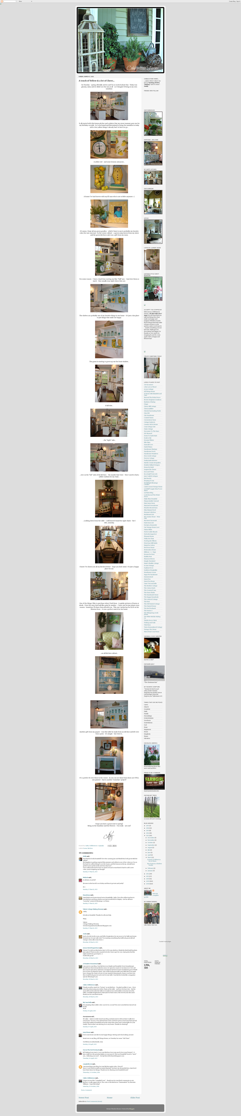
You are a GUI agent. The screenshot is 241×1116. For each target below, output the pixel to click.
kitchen (90, 848)
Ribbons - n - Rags (150, 552)
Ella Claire (147, 442)
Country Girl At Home (151, 424)
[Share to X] (112, 846)
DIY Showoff (148, 433)
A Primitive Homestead (90, 964)
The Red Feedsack (150, 608)
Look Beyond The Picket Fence (152, 495)
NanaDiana (86, 895)
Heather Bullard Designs (152, 465)
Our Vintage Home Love (151, 527)
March (150, 857)
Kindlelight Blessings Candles (151, 483)
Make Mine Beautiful (150, 499)
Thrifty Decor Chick (150, 620)
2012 (147, 874)
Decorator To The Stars (151, 431)
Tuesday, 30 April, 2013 (90, 1058)
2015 (147, 830)
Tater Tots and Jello (150, 583)
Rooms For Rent (149, 554)
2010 (147, 879)
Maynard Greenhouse (151, 505)
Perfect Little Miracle (150, 532)
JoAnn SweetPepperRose (91, 948)
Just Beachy (147, 478)
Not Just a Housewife (150, 525)
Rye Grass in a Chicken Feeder (154, 864)
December (151, 838)
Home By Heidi (149, 467)
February (151, 868)
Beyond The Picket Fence (152, 397)
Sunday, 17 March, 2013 (90, 872)
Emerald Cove (148, 444)
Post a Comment (86, 1090)
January (150, 871)
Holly (84, 856)
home (85, 848)
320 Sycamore (148, 385)
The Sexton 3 (148, 610)
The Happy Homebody (151, 597)
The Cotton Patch (149, 588)
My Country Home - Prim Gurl (152, 517)
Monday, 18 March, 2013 (90, 942)
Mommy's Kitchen (150, 512)
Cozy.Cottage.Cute (149, 427)
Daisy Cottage (148, 429)
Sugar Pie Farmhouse (150, 574)
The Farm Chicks (149, 592)
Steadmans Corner (150, 572)
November (151, 840)
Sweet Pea (147, 579)
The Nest (147, 601)
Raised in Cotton (149, 545)
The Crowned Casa (150, 590)
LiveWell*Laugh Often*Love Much (153, 489)
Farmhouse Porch (149, 451)
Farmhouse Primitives (151, 454)
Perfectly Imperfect (150, 534)
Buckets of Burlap (149, 402)
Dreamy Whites (149, 440)
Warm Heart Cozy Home (151, 632)
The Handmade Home (151, 595)
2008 (148, 884)
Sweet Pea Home (149, 581)
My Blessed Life (149, 514)
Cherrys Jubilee (148, 408)
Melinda (85, 877)
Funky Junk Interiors (150, 460)
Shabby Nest (148, 556)
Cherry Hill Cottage (150, 406)
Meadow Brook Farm (150, 508)
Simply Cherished (149, 561)
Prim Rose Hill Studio (150, 543)
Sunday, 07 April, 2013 (90, 1027)
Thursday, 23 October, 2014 (91, 1072)
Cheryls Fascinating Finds (152, 411)
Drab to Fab (147, 438)
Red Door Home (149, 547)
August (150, 847)
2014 (147, 833)
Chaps (146, 404)
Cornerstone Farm (150, 420)
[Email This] (108, 846)
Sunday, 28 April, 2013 (90, 1044)
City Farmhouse (149, 415)
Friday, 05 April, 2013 (89, 1011)
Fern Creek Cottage (150, 456)
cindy (85, 934)
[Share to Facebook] (114, 846)
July (149, 850)
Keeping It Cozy (149, 481)
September (151, 845)
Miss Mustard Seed (150, 510)
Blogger (131, 1109)
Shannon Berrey (149, 559)
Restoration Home (150, 550)
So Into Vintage (149, 565)
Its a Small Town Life (150, 474)
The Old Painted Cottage (152, 604)
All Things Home (149, 391)
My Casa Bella (87, 1002)
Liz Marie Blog (148, 493)
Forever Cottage (149, 458)
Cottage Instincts (149, 422)
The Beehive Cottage (150, 586)
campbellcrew (87, 1064)
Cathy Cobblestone (89, 985)
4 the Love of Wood (150, 387)
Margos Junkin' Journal (151, 501)
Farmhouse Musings (150, 449)
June (149, 852)
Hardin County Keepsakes (152, 463)
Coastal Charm (148, 418)
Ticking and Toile (149, 622)
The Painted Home (150, 606)
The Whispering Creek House (151, 613)
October (150, 842)
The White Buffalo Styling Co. (152, 617)
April (149, 855)
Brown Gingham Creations (152, 400)
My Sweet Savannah (150, 520)
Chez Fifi (147, 413)
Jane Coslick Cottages (151, 476)
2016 (147, 828)
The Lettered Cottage (151, 599)
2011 (147, 876)
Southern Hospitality (150, 570)
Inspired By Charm (150, 469)
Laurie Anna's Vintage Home (153, 487)
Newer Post (84, 1098)
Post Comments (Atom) (94, 1101)
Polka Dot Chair (149, 538)
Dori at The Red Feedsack (91, 1050)
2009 (148, 881)
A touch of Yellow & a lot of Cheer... (154, 860)
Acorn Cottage (148, 389)
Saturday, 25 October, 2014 (91, 1086)
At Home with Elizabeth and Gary (153, 394)
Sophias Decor (148, 568)
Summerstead (148, 577)
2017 (147, 825)
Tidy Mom (147, 625)
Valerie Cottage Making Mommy (93, 909)
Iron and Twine (149, 472)
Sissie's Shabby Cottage (151, 563)
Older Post (135, 1098)
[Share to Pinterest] (116, 846)
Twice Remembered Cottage (153, 627)
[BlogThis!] (110, 846)
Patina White (148, 529)
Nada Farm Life (149, 523)
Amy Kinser (86, 1032)
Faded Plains (148, 447)
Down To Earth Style (150, 436)
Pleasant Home (149, 536)
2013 (147, 835)
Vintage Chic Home (150, 629)
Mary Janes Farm (149, 503)
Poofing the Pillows (150, 541)
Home (109, 1098)
